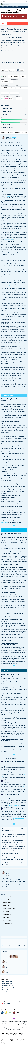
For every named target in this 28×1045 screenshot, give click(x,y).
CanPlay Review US (7, 905)
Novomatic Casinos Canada (8, 987)
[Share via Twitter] (14, 875)
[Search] (18, 4)
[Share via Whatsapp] (9, 875)
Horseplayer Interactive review (9, 285)
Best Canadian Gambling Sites (6, 6)
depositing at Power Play (18, 818)
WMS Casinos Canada (7, 991)
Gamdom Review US (7, 896)
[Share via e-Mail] (6, 875)
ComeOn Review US (7, 920)
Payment (18, 132)
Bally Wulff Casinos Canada (8, 989)
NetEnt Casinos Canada (7, 983)
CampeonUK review (9, 239)
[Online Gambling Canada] (6, 4)
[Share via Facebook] (11, 875)
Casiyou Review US (7, 914)
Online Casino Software (7, 981)
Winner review (8, 196)
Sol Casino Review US (7, 923)
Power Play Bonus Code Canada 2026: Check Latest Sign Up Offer (15, 945)
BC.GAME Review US (7, 911)
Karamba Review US (7, 902)
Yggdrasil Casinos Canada (7, 998)
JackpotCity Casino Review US (9, 908)
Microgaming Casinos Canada (8, 985)
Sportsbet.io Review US (7, 899)
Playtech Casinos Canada (7, 996)
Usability (11, 132)
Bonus (4, 132)
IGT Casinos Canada (6, 993)
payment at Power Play (14, 805)
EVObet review (21, 284)
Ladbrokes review (15, 862)
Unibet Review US (6, 917)
